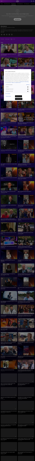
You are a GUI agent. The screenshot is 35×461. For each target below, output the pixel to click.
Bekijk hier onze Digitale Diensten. (16, 82)
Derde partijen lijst (7, 93)
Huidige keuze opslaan (18, 96)
